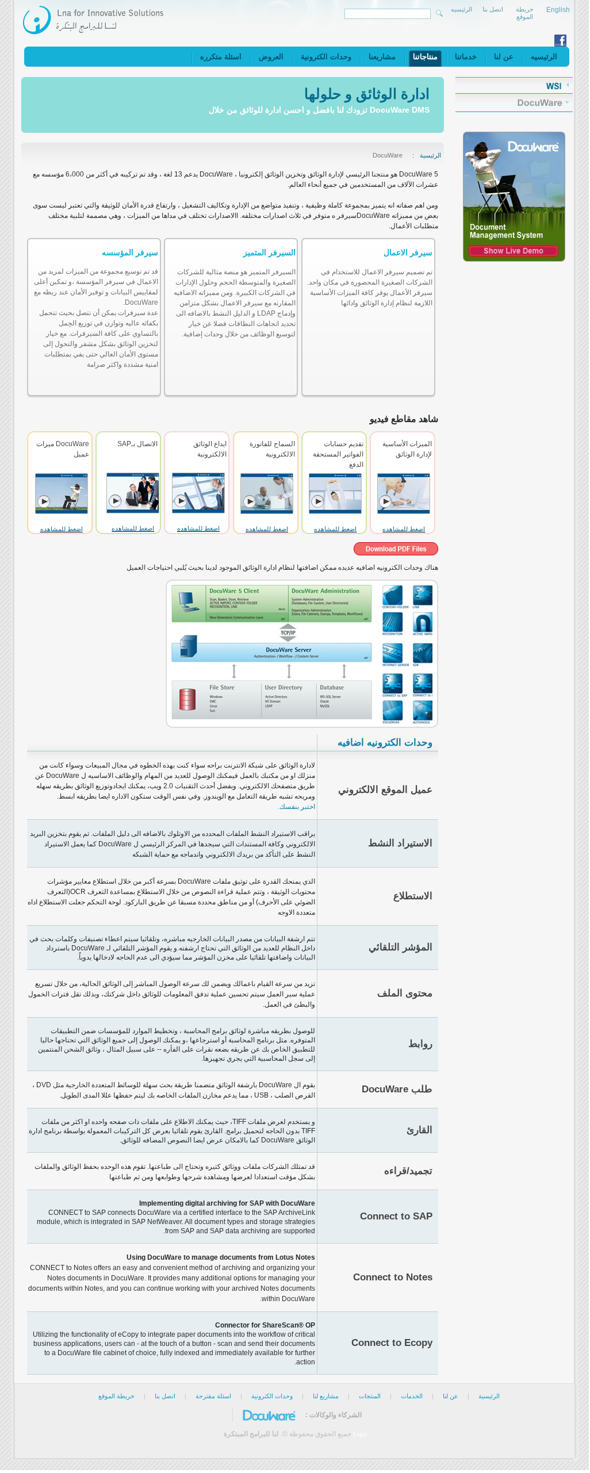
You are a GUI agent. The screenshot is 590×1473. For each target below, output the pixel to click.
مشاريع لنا (326, 1396)
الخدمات (412, 1396)
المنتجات (370, 1396)
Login (360, 1434)
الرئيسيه (461, 9)
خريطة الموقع (525, 13)
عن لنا (449, 1396)
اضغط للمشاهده (403, 528)
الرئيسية (430, 155)
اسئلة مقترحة (213, 1396)
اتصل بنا (492, 9)
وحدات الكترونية (272, 1396)
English (558, 10)
